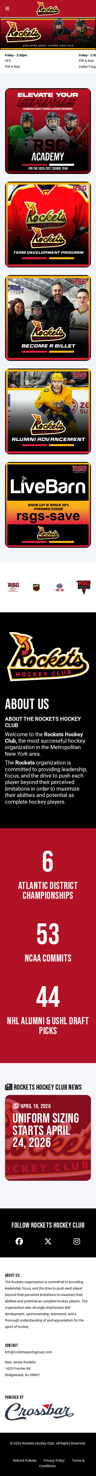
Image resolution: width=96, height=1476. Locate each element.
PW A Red (12, 66)
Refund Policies (24, 1460)
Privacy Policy (54, 1460)
